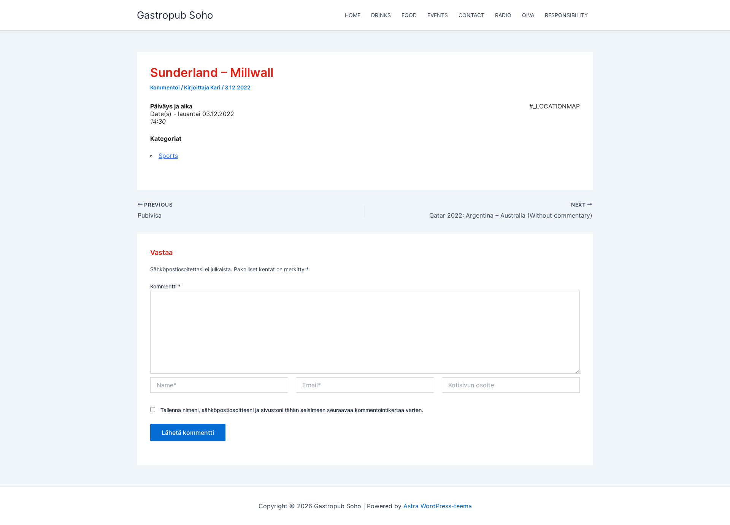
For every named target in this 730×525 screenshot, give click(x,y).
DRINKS (381, 15)
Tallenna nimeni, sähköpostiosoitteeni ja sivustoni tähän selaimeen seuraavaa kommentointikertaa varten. (291, 410)
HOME (352, 15)
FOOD (409, 15)
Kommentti (165, 286)
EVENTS (437, 15)
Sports (168, 155)
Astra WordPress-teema (437, 506)
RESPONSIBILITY (566, 15)
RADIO (503, 15)
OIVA (528, 15)
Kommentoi (165, 87)
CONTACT (471, 15)
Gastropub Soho (175, 15)
